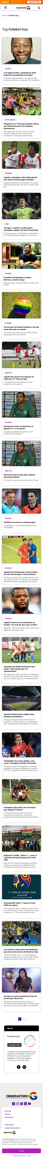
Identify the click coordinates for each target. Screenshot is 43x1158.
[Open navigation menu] (5, 7)
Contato (29, 1155)
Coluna (7, 1114)
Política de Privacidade (19, 1155)
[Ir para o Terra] (6, 2)
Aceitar (21, 1151)
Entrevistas (9, 1117)
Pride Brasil (9, 1125)
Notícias (8, 1111)
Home (4, 15)
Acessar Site (14, 1045)
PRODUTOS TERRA (34, 2)
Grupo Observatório (12, 1128)
